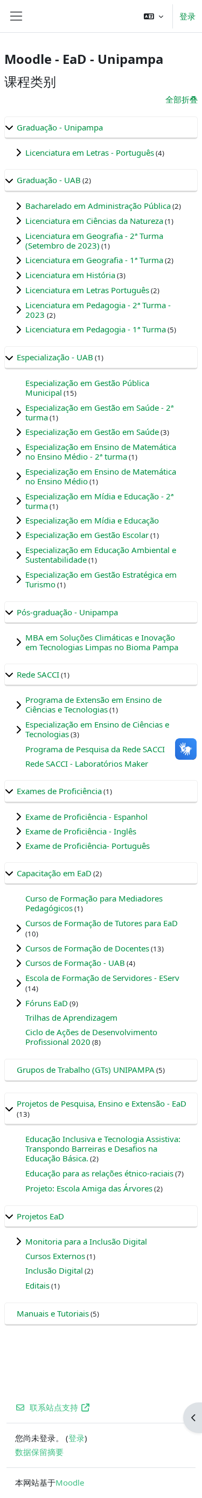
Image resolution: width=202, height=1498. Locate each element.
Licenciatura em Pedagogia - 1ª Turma (95, 329)
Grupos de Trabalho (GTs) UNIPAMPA (86, 1069)
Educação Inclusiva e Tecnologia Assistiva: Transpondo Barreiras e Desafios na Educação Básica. (102, 1148)
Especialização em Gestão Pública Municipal (87, 387)
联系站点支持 (54, 1407)
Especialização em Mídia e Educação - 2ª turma (99, 501)
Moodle (69, 1482)
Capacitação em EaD (54, 873)
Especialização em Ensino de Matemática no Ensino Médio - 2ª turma (100, 451)
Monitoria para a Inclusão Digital (86, 1241)
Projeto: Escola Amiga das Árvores (88, 1188)
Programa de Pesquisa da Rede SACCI (95, 749)
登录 (187, 16)
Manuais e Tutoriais (53, 1313)
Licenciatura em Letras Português (87, 290)
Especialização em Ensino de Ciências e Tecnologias (97, 729)
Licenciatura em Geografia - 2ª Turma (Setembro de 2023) (94, 240)
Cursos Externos (55, 1255)
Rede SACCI (38, 674)
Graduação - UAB (49, 179)
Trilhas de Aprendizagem (71, 1017)
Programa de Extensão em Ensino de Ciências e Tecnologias (93, 704)
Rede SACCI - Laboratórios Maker (86, 763)
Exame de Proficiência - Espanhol (86, 816)
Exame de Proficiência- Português (87, 845)
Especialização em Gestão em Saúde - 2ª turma (99, 412)
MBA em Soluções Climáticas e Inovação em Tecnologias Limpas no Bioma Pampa (101, 642)
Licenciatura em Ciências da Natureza (94, 220)
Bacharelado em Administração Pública (98, 205)
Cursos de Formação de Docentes (87, 948)
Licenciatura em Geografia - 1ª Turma (94, 259)
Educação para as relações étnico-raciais (99, 1173)
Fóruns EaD (46, 1003)
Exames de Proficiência (59, 791)
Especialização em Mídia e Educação (92, 520)
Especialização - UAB (55, 357)
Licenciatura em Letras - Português (89, 152)
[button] (153, 16)
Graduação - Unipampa (60, 127)
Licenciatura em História (70, 275)
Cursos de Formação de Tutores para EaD (101, 923)
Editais (37, 1285)
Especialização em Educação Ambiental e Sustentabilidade (100, 554)
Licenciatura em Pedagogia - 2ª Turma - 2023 (98, 310)
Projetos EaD (40, 1216)
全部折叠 (181, 99)
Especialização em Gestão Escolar (87, 534)
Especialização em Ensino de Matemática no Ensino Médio (100, 476)
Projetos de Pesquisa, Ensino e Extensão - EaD (101, 1103)
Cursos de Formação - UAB (75, 962)
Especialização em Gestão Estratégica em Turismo (101, 579)
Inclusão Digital (54, 1270)
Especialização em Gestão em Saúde (92, 431)
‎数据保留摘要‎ (39, 1451)
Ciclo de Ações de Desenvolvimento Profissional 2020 (91, 1037)
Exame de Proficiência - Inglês (80, 831)
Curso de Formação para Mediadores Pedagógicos (94, 903)
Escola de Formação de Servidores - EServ (102, 977)
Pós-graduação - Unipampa (67, 612)
